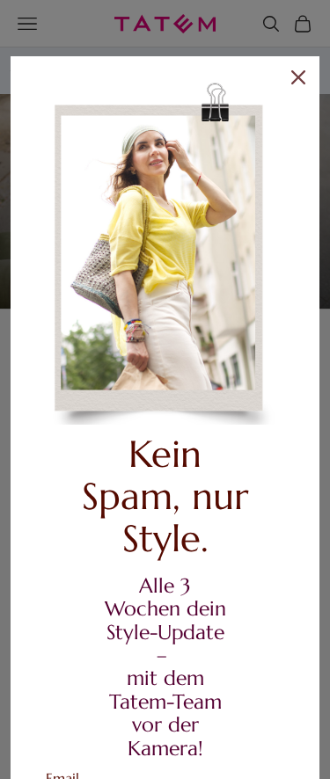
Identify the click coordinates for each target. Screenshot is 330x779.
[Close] (298, 77)
